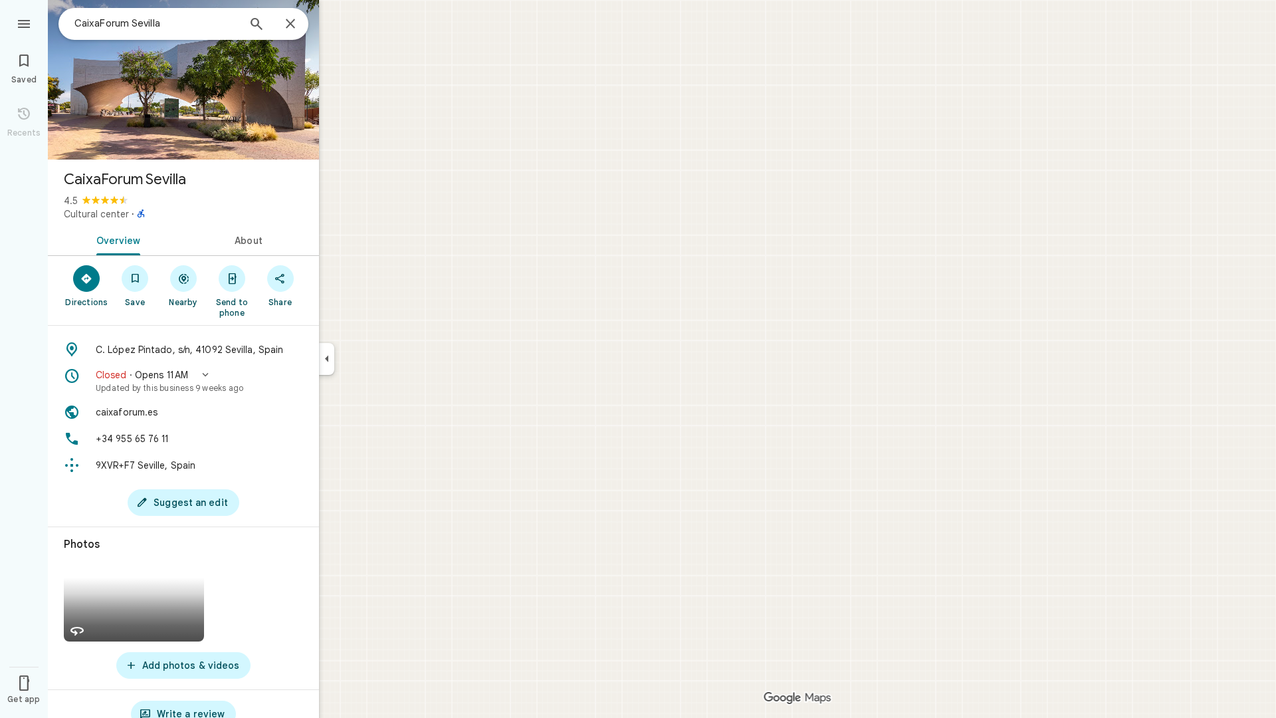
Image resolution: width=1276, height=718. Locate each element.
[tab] (116, 239)
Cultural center (96, 214)
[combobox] (156, 23)
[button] (183, 381)
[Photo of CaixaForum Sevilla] (183, 80)
